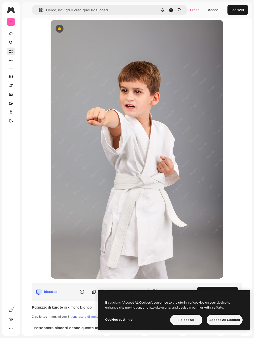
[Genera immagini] (11, 94)
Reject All (186, 320)
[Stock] (11, 51)
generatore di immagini (87, 317)
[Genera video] (11, 103)
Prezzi (195, 10)
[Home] (11, 34)
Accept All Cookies (224, 320)
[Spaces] (11, 85)
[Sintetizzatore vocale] (11, 112)
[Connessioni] (11, 310)
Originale (83, 29)
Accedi (214, 10)
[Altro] (11, 328)
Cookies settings (118, 319)
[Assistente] (11, 121)
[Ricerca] (11, 43)
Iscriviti (237, 10)
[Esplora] (11, 60)
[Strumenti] (11, 76)
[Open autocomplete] (39, 10)
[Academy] (11, 319)
